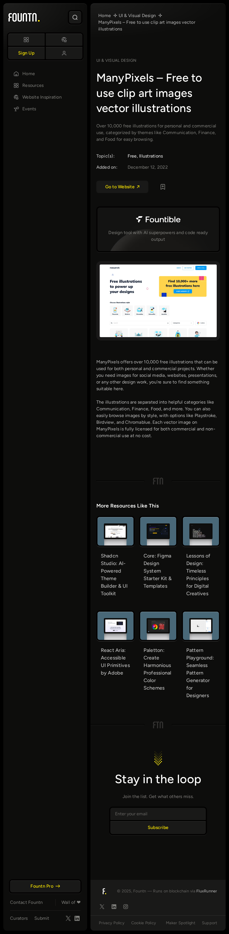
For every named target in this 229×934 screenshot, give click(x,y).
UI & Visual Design (116, 60)
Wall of (70, 902)
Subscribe (158, 827)
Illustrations (151, 156)
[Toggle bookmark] (163, 187)
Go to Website (120, 186)
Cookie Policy (143, 922)
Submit (41, 918)
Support (209, 922)
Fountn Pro (41, 886)
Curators (19, 918)
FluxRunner (206, 891)
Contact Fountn (26, 902)
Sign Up (26, 53)
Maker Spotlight (180, 922)
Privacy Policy (112, 922)
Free (132, 156)
